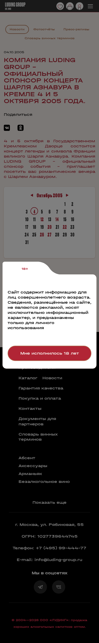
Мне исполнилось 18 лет (49, 353)
